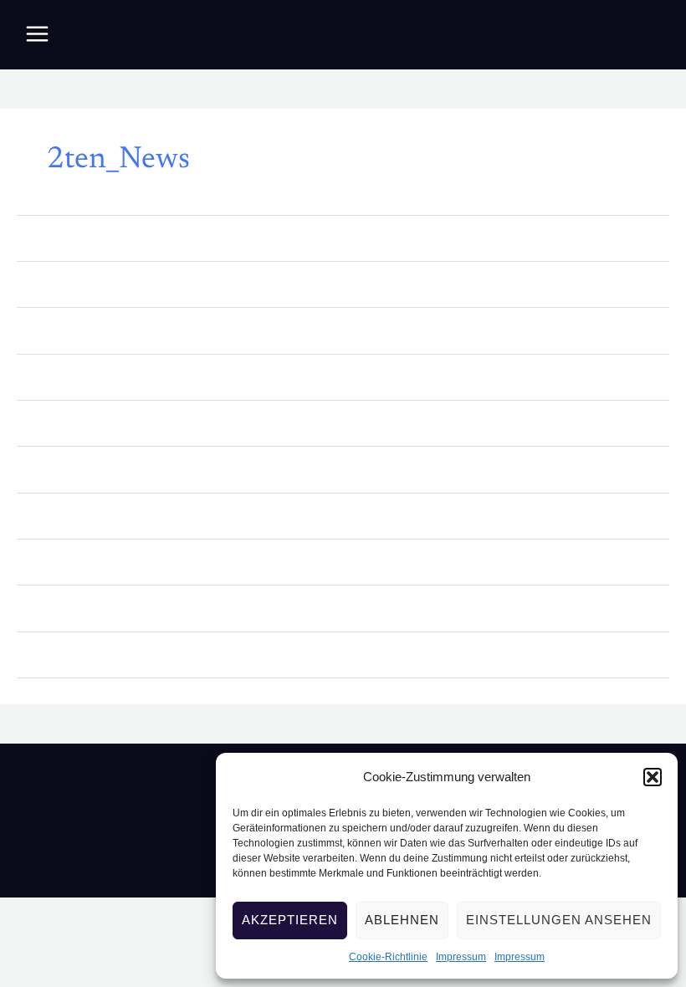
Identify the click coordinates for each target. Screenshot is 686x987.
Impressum (461, 957)
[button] (652, 777)
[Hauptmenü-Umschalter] (37, 33)
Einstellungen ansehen (559, 920)
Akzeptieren (290, 920)
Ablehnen (402, 920)
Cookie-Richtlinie (388, 957)
